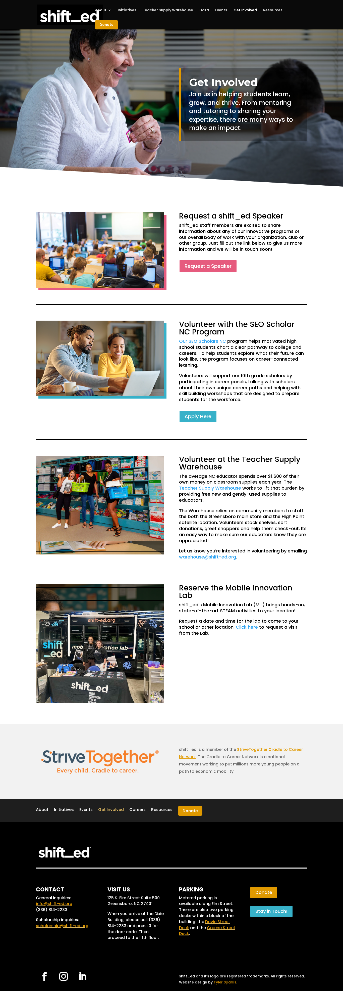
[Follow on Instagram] (63, 976)
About (100, 10)
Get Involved (245, 10)
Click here (247, 627)
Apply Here (198, 416)
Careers (137, 809)
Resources (272, 10)
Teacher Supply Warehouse (168, 10)
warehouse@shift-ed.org (207, 557)
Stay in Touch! (271, 911)
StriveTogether (252, 749)
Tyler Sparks (225, 982)
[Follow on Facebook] (44, 976)
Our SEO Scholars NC (202, 341)
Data (204, 10)
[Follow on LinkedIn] (82, 976)
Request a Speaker (208, 266)
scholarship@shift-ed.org (62, 926)
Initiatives (127, 10)
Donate (106, 24)
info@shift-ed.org (54, 904)
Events (221, 10)
